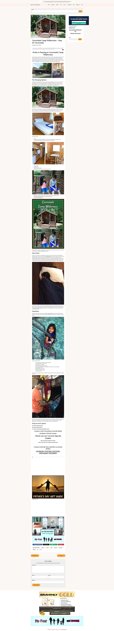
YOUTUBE (55, 451)
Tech (82, 4)
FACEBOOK (42, 433)
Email (49, 575)
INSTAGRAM (43, 453)
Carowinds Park (48, 256)
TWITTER (48, 433)
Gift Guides (77, 4)
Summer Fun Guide (51, 440)
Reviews (57, 4)
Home (49, 4)
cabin (51, 547)
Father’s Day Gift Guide (42, 442)
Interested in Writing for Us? (75, 30)
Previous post (35, 555)
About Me (52, 4)
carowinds (60, 547)
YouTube (54, 433)
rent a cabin (49, 85)
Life (60, 4)
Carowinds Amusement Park (37, 425)
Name (33, 575)
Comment (34, 565)
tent (40, 549)
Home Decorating (44, 440)
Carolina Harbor (50, 313)
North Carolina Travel (36, 547)
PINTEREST (53, 453)
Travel (64, 4)
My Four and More (35, 4)
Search (33, 9)
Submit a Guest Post (75, 33)
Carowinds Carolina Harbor (37, 427)
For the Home (69, 4)
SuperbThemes (64, 629)
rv (37, 549)
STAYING (37, 61)
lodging (34, 549)
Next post (61, 555)
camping (55, 547)
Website (33, 580)
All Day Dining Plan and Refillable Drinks (41, 428)
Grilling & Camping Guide (53, 442)
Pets (73, 4)
